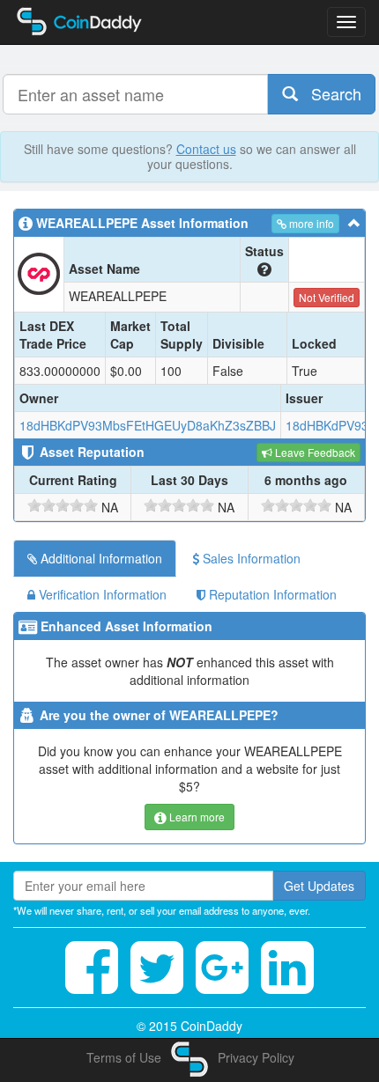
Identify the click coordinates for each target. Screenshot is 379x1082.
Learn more (196, 816)
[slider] (62, 505)
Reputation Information (271, 594)
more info (310, 223)
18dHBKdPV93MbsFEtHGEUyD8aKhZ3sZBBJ (147, 425)
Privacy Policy (256, 1057)
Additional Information (99, 558)
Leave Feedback (313, 452)
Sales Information (250, 558)
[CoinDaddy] (189, 1057)
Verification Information (101, 594)
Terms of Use (123, 1057)
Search (329, 93)
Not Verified (326, 297)
